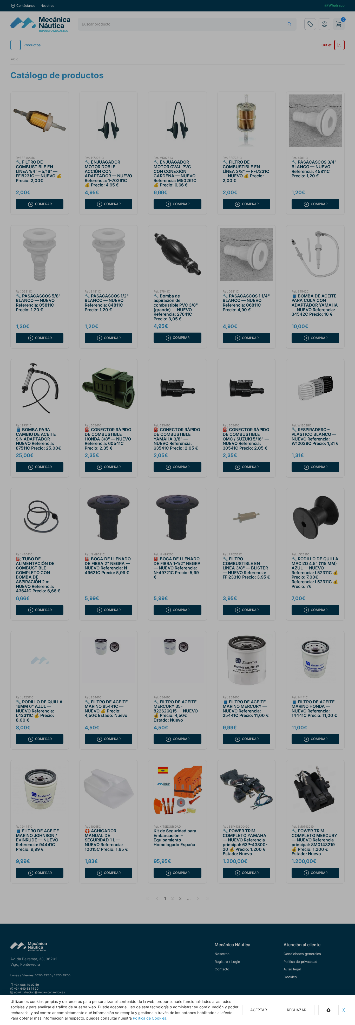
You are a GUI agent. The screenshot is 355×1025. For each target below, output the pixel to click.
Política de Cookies (149, 1018)
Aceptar (258, 1010)
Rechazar (296, 1010)
